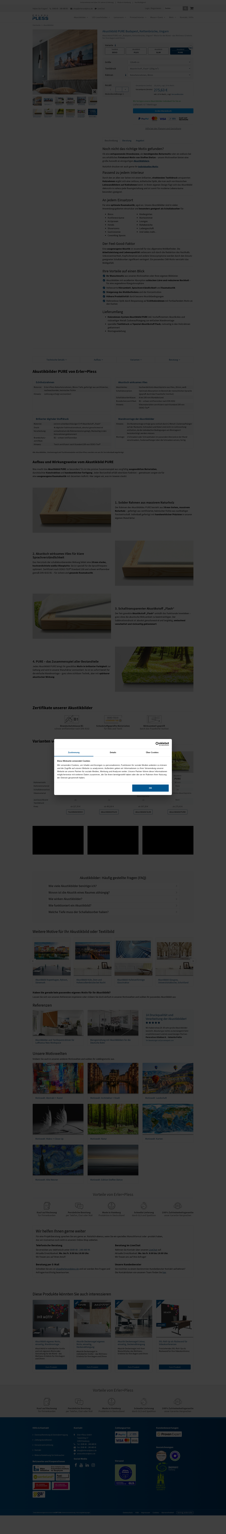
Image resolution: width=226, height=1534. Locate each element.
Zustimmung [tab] (74, 752)
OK (150, 788)
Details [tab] (113, 752)
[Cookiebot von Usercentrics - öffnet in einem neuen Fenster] (157, 744)
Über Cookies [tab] (152, 752)
